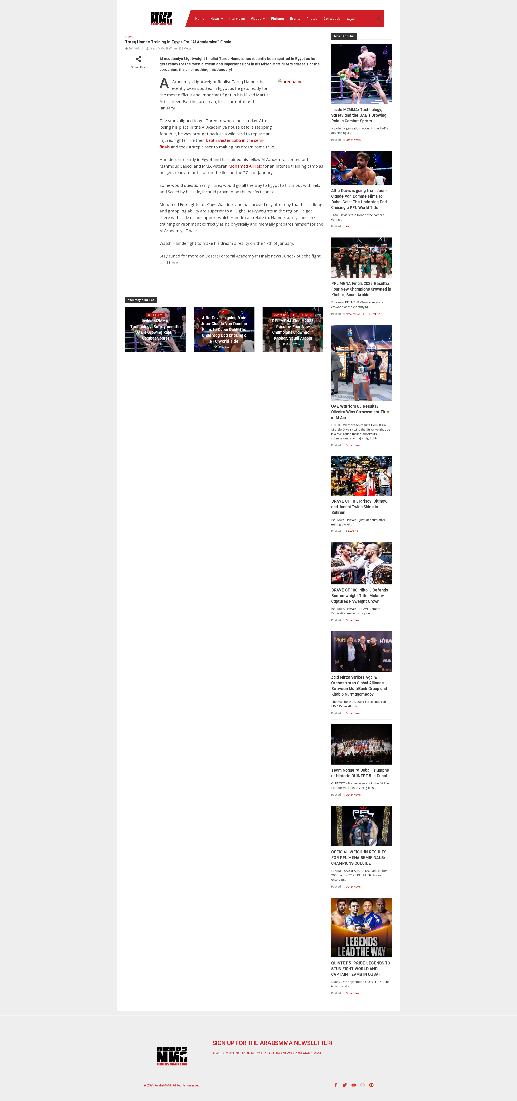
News (214, 19)
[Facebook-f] (336, 1085)
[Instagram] (362, 1085)
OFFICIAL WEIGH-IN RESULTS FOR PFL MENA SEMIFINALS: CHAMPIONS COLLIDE (358, 857)
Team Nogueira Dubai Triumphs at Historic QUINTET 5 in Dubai (360, 773)
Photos (312, 19)
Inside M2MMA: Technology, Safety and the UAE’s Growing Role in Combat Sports (155, 329)
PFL (224, 312)
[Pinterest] (371, 1085)
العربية (351, 19)
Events (295, 19)
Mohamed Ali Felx (245, 166)
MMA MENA (280, 315)
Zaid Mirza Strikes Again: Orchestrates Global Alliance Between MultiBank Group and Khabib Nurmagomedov (359, 686)
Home (199, 19)
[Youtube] (353, 1085)
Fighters (277, 19)
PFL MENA (306, 315)
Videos (256, 19)
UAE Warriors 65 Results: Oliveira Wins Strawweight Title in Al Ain (360, 412)
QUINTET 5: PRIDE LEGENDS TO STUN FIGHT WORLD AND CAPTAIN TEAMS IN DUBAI (360, 968)
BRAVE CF (352, 531)
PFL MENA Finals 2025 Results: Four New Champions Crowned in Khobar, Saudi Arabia (293, 329)
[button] (216, 19)
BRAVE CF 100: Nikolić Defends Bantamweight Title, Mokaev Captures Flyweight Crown (359, 595)
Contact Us (332, 19)
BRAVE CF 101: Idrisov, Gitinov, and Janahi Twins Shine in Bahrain (359, 507)
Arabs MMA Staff (160, 48)
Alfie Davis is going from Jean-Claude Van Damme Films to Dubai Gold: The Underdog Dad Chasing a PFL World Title (224, 329)
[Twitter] (345, 1085)
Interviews (237, 19)
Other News (155, 315)
